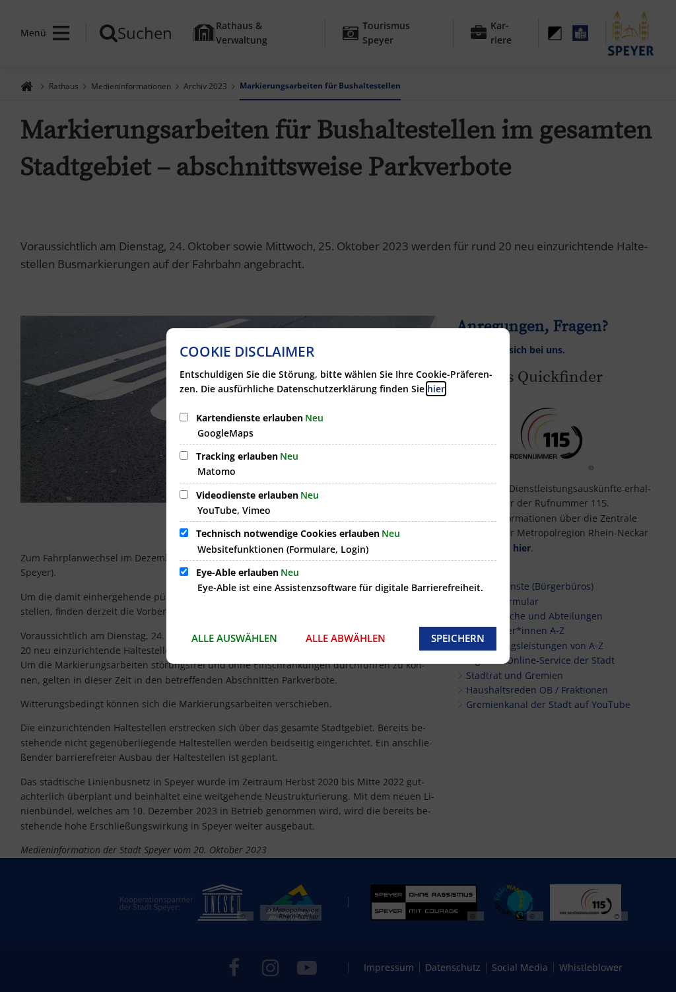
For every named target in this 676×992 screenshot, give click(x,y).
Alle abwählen (346, 638)
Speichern (458, 638)
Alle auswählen (234, 638)
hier (436, 388)
